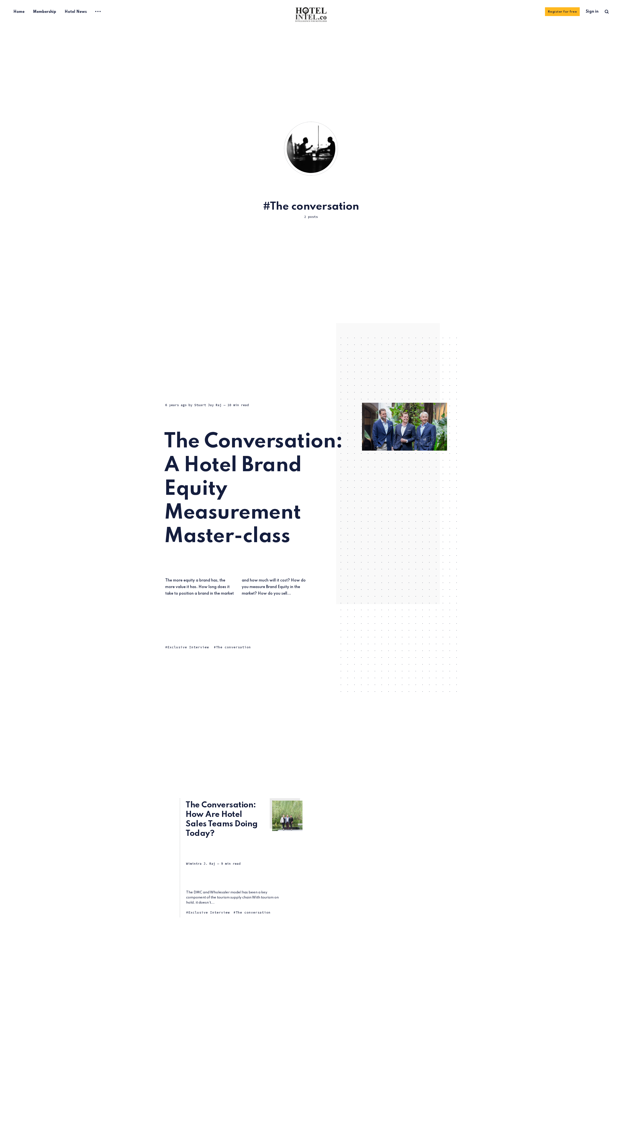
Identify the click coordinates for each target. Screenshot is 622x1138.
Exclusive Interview (188, 647)
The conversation (233, 647)
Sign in (592, 12)
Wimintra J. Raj (200, 864)
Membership (44, 12)
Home (19, 12)
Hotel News (76, 12)
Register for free (562, 11)
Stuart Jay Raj (208, 405)
